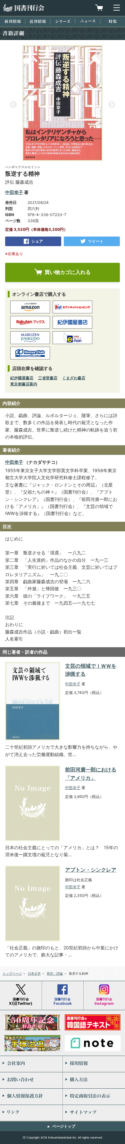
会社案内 (31, 1064)
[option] (62, 103)
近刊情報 (37, 21)
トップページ (12, 973)
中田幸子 (14, 192)
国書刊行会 (23, 8)
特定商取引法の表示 (94, 1097)
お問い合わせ (31, 1080)
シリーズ (62, 21)
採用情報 (94, 1064)
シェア (37, 241)
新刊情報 (12, 21)
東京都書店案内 (23, 384)
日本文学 (34, 973)
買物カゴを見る (99, 7)
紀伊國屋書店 (21, 377)
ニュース (87, 21)
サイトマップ (94, 1113)
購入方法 (94, 1080)
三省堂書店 (47, 377)
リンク (31, 1113)
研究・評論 (55, 973)
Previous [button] (13, 105)
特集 (113, 21)
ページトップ (63, 1126)
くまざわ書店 (73, 377)
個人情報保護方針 (31, 1097)
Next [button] (112, 105)
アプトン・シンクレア (90, 869)
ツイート (96, 241)
